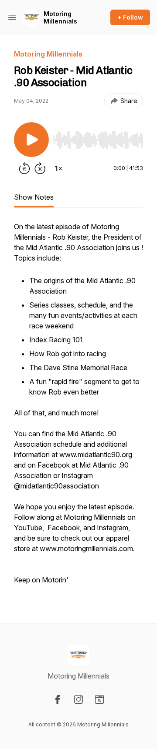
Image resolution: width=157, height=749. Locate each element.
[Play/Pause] (31, 139)
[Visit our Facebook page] (57, 699)
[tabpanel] (78, 408)
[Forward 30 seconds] (40, 168)
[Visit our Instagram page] (78, 699)
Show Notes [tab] (34, 197)
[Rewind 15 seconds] (24, 168)
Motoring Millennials (60, 17)
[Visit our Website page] (99, 699)
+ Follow (130, 17)
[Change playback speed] (58, 168)
